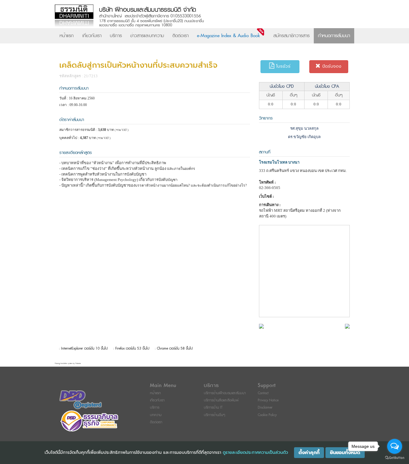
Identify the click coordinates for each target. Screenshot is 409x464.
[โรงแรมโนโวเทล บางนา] (261, 326)
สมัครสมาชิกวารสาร (291, 35)
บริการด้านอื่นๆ (214, 415)
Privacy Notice (268, 400)
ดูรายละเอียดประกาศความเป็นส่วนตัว (255, 452)
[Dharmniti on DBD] (80, 399)
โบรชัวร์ (283, 66)
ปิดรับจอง (331, 66)
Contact (263, 393)
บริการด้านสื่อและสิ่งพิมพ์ (221, 400)
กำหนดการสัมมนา (334, 35)
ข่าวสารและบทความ (147, 35)
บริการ (116, 35)
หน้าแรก (67, 35)
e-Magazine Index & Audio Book (228, 35)
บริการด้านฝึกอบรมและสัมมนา (225, 393)
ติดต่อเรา (180, 35)
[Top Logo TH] (192, 16)
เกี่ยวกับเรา (92, 35)
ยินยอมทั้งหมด (345, 452)
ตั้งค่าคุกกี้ (309, 452)
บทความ (156, 415)
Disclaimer (265, 407)
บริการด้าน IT (213, 407)
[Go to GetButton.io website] (394, 458)
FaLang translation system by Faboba (68, 363)
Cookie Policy (267, 415)
